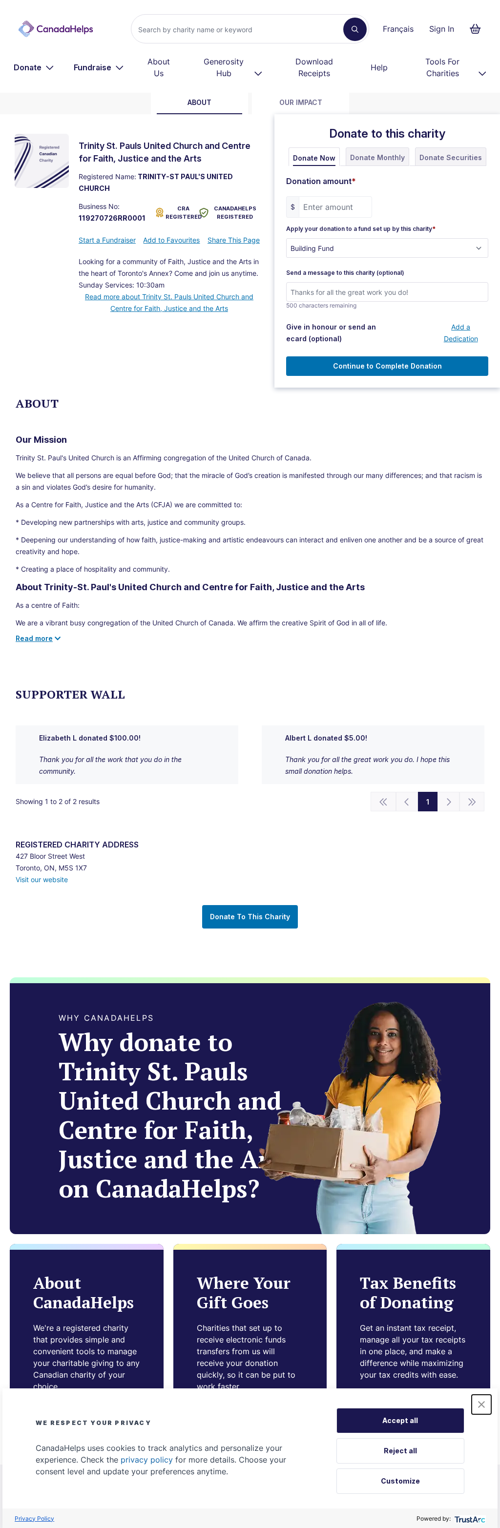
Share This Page (234, 240)
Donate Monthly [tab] (377, 157)
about (199, 102)
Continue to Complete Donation (387, 366)
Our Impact (300, 102)
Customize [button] (400, 1481)
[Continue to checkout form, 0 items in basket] (478, 29)
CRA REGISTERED (180, 212)
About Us (158, 67)
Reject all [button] (400, 1450)
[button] (481, 1404)
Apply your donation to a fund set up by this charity (361, 229)
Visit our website (42, 879)
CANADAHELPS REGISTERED (235, 212)
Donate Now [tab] (314, 158)
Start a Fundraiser (107, 240)
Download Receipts (314, 67)
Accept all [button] (400, 1420)
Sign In (441, 29)
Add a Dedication (461, 333)
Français (398, 29)
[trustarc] (469, 1518)
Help (379, 67)
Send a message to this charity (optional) (345, 272)
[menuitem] (34, 67)
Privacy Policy (34, 1518)
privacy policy (147, 1460)
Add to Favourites (171, 240)
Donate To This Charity (250, 916)
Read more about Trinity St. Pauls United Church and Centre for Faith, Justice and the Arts (169, 302)
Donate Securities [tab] (450, 157)
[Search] (355, 29)
